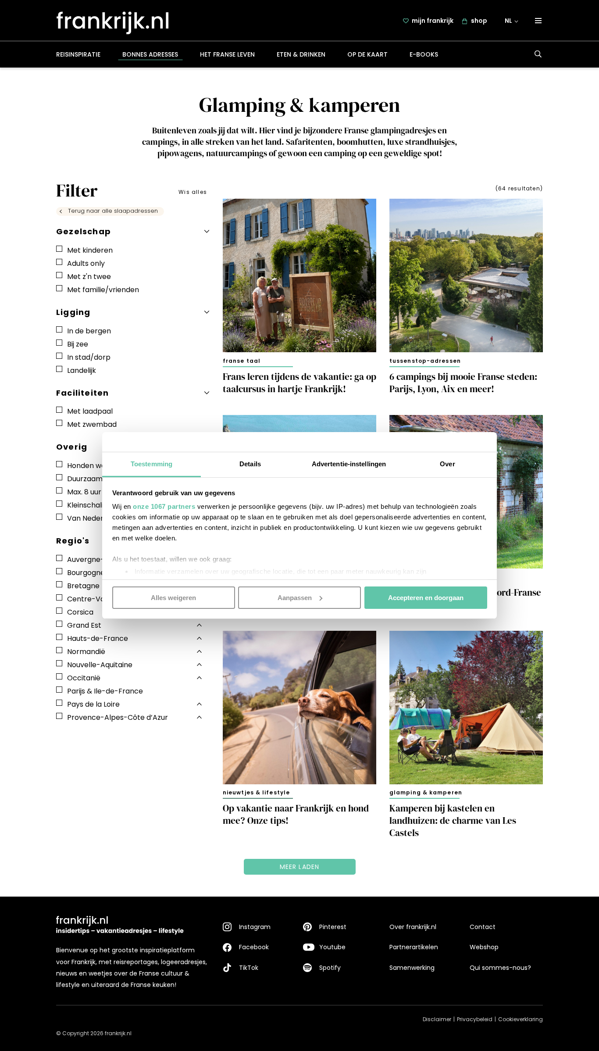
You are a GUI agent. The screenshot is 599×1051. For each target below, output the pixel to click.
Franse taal (241, 361)
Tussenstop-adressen (425, 361)
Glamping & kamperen (425, 792)
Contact (483, 926)
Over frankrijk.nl (412, 926)
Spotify (330, 967)
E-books (424, 54)
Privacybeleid (474, 1019)
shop (479, 20)
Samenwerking (412, 967)
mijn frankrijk (432, 20)
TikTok (248, 967)
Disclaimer (437, 1019)
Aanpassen (295, 597)
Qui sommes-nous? (500, 967)
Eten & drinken (301, 54)
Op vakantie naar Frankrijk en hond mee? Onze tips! (296, 814)
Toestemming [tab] (151, 464)
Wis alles (192, 192)
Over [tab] (447, 464)
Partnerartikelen (413, 947)
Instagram (255, 926)
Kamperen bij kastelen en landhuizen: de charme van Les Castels (452, 820)
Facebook (254, 947)
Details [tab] (250, 464)
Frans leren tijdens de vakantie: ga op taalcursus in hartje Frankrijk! (299, 383)
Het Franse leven (227, 54)
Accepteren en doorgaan (426, 597)
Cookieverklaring (520, 1019)
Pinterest (332, 926)
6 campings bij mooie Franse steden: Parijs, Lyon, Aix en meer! (463, 383)
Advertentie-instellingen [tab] (349, 464)
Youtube (332, 947)
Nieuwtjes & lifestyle (256, 792)
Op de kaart (367, 54)
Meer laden (300, 866)
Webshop (484, 947)
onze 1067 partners (164, 506)
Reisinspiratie (78, 54)
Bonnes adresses (150, 54)
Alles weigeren (173, 597)
